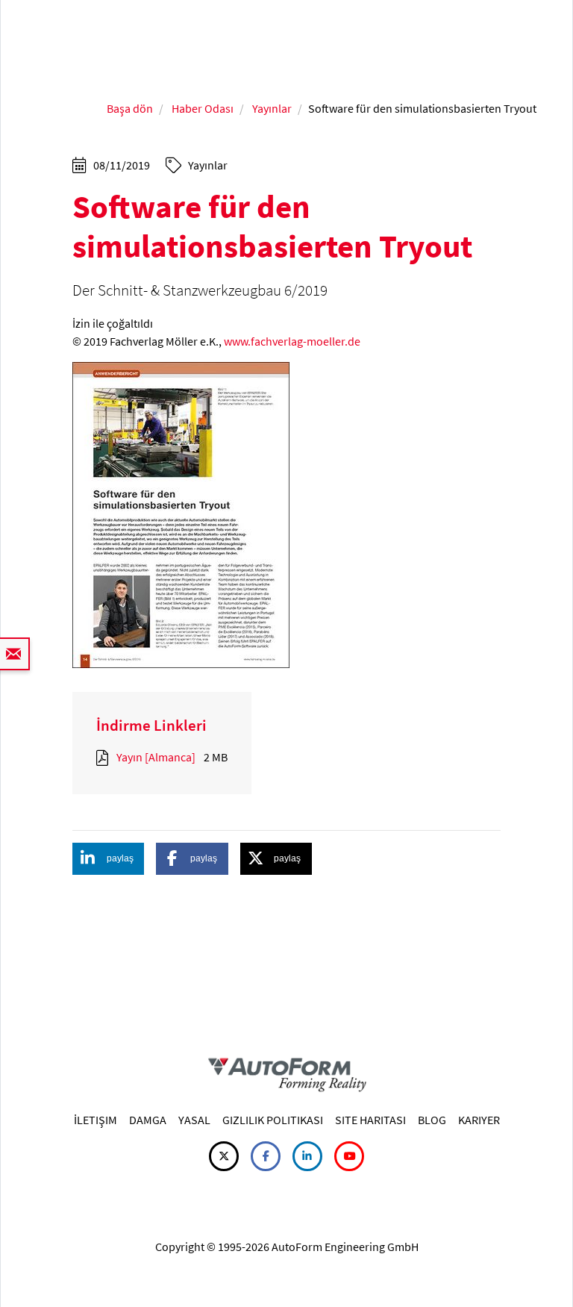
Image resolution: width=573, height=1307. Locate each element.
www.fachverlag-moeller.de (292, 341)
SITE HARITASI (370, 1119)
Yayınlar (272, 108)
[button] (108, 859)
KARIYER (479, 1119)
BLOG (432, 1119)
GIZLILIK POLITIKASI (272, 1119)
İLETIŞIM (95, 1119)
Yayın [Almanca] (156, 756)
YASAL (194, 1119)
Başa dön (130, 108)
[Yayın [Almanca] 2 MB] (105, 756)
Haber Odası (203, 108)
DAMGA (147, 1119)
